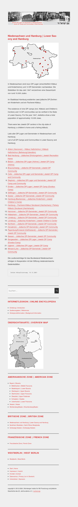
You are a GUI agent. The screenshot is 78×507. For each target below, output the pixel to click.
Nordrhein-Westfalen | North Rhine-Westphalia (25, 425)
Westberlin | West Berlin (17, 459)
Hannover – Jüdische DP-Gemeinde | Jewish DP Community (32, 211)
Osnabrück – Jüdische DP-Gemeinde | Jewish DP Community (33, 227)
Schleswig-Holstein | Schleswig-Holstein (22, 428)
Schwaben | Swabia (17, 399)
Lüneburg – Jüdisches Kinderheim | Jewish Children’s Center (32, 220)
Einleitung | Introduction (17, 308)
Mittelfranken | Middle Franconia (21, 386)
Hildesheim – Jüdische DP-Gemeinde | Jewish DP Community (33, 214)
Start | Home (14, 468)
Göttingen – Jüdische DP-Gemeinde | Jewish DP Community (32, 192)
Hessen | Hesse (15, 404)
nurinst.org (36, 491)
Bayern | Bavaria (15, 383)
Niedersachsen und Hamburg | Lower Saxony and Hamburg (29, 422)
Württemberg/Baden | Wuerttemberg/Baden (24, 407)
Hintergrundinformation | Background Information (25, 313)
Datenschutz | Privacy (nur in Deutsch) (22, 476)
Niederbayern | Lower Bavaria (21, 388)
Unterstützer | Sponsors (17, 479)
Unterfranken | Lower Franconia (21, 401)
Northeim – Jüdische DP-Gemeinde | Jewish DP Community (32, 223)
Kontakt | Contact (15, 474)
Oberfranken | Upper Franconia (21, 394)
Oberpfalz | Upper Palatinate (20, 396)
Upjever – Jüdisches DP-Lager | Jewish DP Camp (28, 245)
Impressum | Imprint (16, 471)
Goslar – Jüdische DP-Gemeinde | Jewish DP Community (31, 196)
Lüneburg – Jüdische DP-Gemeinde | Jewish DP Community (32, 217)
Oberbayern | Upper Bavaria (20, 391)
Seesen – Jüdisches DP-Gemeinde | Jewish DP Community (32, 236)
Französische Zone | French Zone (20, 443)
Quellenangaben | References (19, 310)
